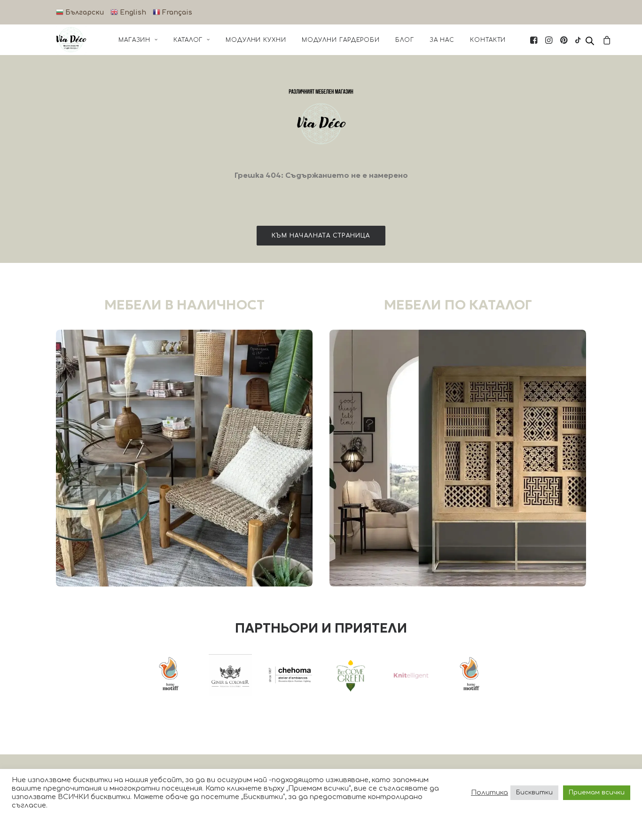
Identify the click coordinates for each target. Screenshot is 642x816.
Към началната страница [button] (321, 235)
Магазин (134, 40)
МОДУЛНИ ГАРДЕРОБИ (341, 40)
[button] (534, 39)
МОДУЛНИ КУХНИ (256, 40)
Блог (404, 40)
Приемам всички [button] (597, 792)
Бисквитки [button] (534, 792)
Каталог (188, 40)
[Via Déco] (71, 39)
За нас (442, 40)
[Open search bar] (590, 41)
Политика (489, 792)
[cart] (605, 39)
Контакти (488, 40)
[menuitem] (138, 39)
